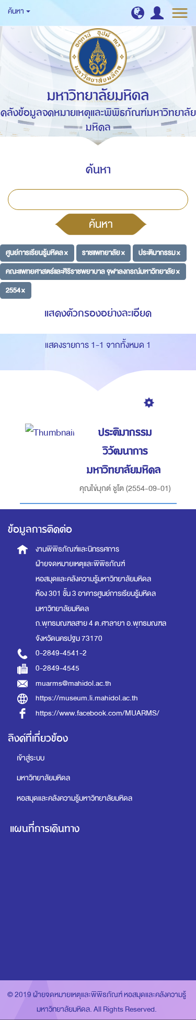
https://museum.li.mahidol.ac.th (87, 698)
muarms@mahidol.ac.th (73, 683)
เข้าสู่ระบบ (30, 758)
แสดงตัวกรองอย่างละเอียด (98, 313)
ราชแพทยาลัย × (103, 253)
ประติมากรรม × (159, 253)
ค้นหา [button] (16, 11)
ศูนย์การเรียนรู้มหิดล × (37, 253)
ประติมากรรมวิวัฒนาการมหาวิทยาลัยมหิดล (124, 451)
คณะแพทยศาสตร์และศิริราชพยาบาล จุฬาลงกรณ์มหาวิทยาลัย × (93, 271)
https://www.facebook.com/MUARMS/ (97, 713)
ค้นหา (101, 224)
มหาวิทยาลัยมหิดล (43, 777)
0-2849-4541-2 (61, 653)
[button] (138, 12)
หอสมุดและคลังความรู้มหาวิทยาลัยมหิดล (74, 798)
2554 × (15, 290)
